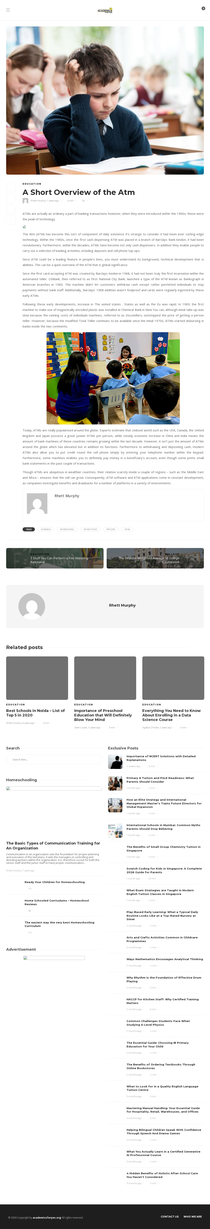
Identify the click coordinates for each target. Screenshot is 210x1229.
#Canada (46, 529)
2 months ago (134, 925)
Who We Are (193, 1216)
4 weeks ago (133, 766)
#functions (90, 529)
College (172, 554)
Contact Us (170, 1216)
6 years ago (28, 723)
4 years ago (94, 727)
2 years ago (166, 727)
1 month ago (133, 788)
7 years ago (53, 200)
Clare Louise (80, 727)
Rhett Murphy (38, 200)
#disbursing (67, 529)
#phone (110, 529)
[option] (37, 690)
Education (32, 183)
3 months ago (134, 1096)
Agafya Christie (150, 727)
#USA (127, 529)
